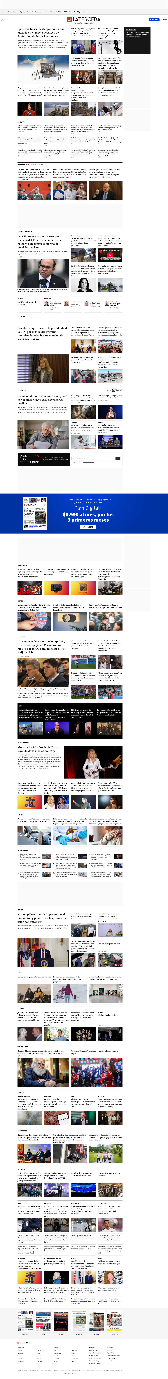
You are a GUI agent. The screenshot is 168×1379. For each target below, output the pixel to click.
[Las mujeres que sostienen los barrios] (34, 993)
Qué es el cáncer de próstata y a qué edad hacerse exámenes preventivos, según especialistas (66, 874)
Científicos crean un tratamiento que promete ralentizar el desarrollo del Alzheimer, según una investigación (105, 821)
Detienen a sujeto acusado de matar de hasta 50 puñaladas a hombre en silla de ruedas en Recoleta (101, 865)
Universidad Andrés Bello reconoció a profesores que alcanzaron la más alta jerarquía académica (29, 1177)
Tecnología (30, 12)
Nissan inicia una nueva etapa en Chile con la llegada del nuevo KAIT (55, 1175)
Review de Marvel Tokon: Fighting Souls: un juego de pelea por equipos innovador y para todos (30, 573)
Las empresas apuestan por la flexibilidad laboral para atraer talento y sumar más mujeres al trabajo (110, 1103)
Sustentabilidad (24, 1096)
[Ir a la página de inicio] (84, 19)
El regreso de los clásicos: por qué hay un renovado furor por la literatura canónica (82, 1016)
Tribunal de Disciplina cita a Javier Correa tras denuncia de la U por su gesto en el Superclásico (110, 1210)
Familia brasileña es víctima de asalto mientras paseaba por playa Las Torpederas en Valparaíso (31, 713)
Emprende (48, 1096)
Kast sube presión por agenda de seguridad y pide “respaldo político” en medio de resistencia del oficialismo (83, 32)
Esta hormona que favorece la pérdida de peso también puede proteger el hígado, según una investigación (70, 821)
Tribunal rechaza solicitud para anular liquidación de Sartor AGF (82, 360)
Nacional (15, 12)
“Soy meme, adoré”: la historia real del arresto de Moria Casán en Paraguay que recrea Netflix (109, 787)
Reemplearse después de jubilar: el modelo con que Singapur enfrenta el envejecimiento (105, 1137)
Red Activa (101, 1096)
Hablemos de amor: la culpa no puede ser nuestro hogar (109, 1262)
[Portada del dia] (35, 529)
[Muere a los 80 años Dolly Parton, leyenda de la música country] (93, 762)
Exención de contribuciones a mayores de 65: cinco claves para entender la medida (42, 400)
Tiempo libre (23, 1047)
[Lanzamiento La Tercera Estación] (110, 1190)
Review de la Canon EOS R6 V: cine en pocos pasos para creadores (56, 571)
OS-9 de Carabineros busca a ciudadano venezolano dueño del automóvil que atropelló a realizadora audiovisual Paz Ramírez (83, 271)
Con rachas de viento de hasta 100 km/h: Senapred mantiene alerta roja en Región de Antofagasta (110, 269)
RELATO (100, 1012)
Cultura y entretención (52, 1258)
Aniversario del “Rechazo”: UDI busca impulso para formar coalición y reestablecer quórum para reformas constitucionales (83, 153)
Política (9, 12)
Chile (19, 1204)
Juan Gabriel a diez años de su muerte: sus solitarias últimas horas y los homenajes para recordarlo (83, 787)
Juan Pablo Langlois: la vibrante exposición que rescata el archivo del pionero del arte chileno (28, 1016)
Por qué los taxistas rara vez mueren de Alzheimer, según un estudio (34, 820)
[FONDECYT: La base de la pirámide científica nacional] (83, 442)
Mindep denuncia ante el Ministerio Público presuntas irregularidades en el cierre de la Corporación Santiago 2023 (110, 1250)
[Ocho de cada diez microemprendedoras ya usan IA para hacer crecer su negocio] (56, 1118)
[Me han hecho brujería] (110, 1034)
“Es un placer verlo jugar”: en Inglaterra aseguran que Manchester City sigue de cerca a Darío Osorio (110, 676)
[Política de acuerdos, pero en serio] (107, 303)
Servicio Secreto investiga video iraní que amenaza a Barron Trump (81, 916)
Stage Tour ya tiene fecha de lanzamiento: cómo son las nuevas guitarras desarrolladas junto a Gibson (29, 788)
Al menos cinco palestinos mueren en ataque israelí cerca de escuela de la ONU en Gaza (83, 1301)
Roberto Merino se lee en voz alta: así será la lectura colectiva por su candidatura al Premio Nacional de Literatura (41, 1053)
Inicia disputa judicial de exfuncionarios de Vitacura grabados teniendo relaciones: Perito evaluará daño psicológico (83, 241)
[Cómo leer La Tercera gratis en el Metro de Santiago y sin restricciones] (105, 621)
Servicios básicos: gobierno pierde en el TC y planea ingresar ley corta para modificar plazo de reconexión (109, 33)
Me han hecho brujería (108, 1015)
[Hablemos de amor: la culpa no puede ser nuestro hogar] (110, 1277)
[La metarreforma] (66, 303)
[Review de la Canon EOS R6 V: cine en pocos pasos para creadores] (56, 588)
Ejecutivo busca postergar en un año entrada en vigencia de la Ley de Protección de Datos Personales (41, 33)
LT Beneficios (68, 12)
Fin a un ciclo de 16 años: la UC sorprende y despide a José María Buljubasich (43, 693)
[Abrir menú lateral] (3, 19)
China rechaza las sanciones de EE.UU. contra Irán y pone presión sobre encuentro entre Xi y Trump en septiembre (56, 153)
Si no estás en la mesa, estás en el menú (56, 303)
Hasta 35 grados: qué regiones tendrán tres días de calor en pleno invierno (82, 1238)
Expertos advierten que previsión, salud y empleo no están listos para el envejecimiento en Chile (34, 1137)
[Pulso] (43, 1331)
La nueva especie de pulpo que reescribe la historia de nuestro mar (110, 398)
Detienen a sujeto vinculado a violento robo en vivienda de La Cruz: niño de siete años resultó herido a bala (30, 127)
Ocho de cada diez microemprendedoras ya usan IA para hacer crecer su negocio (55, 1103)
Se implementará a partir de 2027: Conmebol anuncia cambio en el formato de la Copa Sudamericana (109, 91)
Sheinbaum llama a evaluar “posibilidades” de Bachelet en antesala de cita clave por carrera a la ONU (82, 62)
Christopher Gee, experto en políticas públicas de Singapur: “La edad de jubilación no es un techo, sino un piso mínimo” (70, 1138)
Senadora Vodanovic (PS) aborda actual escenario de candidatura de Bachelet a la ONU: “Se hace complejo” (110, 140)
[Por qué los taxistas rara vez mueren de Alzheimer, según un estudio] (34, 835)
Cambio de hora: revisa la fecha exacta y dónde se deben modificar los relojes (68, 607)
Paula (100, 1258)
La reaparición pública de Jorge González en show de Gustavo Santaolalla (109, 712)
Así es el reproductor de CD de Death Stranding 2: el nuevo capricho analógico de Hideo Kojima (83, 573)
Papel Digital (78, 12)
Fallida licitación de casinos (27, 303)
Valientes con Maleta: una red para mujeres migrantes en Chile (109, 1289)
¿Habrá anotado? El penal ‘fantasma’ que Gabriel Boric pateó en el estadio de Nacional (82, 644)
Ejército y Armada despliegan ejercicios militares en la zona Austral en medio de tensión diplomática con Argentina (56, 91)
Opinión (100, 941)
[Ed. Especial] (79, 1331)
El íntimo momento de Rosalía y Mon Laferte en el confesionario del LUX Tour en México (82, 713)
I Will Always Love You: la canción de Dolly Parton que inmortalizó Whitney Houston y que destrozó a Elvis (55, 788)
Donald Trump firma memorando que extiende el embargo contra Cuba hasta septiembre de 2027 (110, 127)
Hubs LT (21, 1093)
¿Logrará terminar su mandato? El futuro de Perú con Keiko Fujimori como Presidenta (109, 429)
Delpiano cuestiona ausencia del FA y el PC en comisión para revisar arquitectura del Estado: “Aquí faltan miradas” (30, 91)
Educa (73, 1096)
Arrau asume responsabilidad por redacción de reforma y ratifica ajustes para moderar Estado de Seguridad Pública (108, 153)
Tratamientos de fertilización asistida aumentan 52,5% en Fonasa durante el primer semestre (30, 152)
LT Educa (86, 12)
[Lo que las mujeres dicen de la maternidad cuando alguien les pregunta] (70, 993)
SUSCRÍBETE (88, 527)
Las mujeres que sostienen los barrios (34, 977)
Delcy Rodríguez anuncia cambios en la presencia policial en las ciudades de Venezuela (108, 917)
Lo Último (59, 12)
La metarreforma (76, 302)
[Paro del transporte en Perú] (110, 960)
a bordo (100, 422)
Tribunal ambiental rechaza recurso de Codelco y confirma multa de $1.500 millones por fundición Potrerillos (109, 362)
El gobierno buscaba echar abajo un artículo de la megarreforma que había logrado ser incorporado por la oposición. (42, 252)
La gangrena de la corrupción (95, 303)
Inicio (3, 12)
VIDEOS (21, 706)
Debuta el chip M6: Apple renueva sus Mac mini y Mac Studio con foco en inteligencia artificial (30, 1290)
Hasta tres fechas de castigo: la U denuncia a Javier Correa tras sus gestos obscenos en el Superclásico (83, 676)
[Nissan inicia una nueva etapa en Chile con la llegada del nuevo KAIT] (56, 1190)
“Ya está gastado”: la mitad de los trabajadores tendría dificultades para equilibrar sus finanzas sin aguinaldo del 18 (110, 332)
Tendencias (75, 1204)
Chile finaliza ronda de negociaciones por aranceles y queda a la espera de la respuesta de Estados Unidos (83, 140)
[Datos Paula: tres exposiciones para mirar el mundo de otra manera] (105, 993)
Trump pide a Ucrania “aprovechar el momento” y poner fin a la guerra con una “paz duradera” (42, 918)
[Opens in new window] (61, 1331)
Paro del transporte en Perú (109, 944)
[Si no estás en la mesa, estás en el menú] (46, 303)
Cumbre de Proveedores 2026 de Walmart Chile (81, 1174)
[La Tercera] (25, 1331)
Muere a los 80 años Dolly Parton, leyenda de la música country (39, 749)
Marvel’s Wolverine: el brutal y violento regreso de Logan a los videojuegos (28, 1301)
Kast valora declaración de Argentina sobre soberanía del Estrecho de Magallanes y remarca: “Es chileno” (57, 715)
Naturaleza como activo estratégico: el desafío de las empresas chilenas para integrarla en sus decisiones (29, 1104)
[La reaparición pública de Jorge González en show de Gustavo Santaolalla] (109, 728)
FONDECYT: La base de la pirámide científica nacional (82, 426)
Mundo (46, 12)
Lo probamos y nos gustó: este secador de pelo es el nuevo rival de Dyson (109, 1301)
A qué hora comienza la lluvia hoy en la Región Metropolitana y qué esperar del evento (83, 1210)
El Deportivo (38, 12)
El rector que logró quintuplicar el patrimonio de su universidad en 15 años (83, 1103)
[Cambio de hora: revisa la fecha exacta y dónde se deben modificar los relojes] (70, 621)
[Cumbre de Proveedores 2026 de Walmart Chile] (83, 1190)
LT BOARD (22, 390)
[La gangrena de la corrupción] (86, 303)
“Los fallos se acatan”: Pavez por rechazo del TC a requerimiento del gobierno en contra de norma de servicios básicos (40, 242)
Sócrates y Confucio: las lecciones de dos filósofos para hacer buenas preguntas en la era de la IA (83, 399)
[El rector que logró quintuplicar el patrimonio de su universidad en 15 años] (83, 1118)
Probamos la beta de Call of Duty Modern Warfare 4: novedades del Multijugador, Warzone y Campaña (110, 574)
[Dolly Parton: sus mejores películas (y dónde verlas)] (56, 1277)
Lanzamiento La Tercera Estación (109, 1174)
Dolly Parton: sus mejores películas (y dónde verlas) (54, 1262)
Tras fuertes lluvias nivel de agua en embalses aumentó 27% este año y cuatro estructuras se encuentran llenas (56, 141)
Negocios (22, 12)
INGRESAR (164, 20)
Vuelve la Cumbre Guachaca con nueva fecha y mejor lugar (94, 1052)
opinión (74, 422)
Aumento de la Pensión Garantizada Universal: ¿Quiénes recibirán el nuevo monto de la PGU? (34, 607)
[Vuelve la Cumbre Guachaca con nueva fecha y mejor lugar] (96, 1072)
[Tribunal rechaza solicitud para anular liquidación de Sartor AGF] (83, 376)
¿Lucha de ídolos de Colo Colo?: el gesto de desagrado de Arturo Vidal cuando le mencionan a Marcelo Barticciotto (109, 646)
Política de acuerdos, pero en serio (115, 303)
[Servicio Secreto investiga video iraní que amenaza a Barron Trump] (83, 930)
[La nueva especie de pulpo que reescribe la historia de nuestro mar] (110, 412)
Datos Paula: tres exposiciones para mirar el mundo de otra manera (105, 978)
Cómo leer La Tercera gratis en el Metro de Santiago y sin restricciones (105, 606)
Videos (52, 12)
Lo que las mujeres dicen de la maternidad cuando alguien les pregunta (67, 979)
